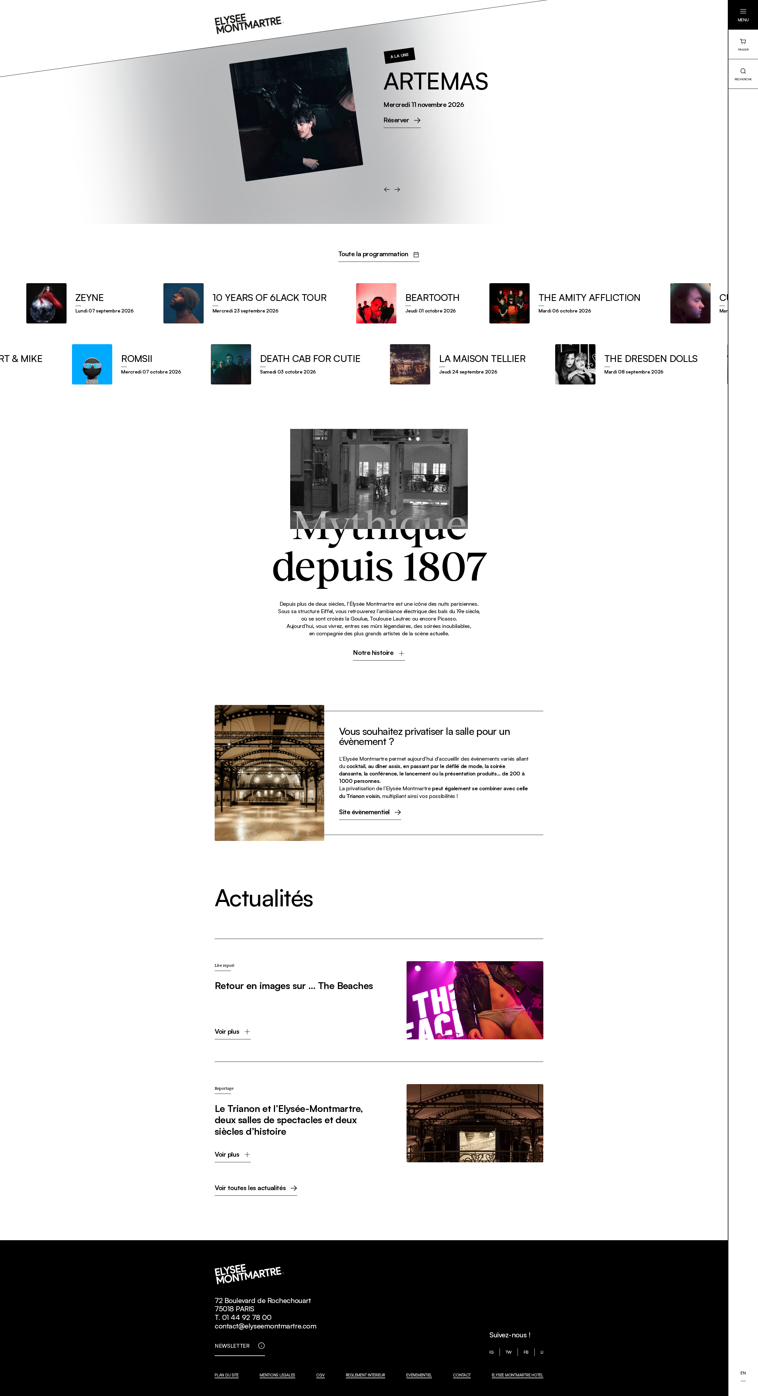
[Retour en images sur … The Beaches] (379, 1000)
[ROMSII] (156, 364)
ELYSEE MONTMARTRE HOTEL (517, 1375)
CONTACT (461, 1375)
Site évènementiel (364, 812)
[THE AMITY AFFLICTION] (536, 303)
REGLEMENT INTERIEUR (365, 1375)
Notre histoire (373, 652)
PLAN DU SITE (227, 1375)
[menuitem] (743, 1373)
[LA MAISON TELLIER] (488, 364)
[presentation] (387, 189)
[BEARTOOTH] (380, 303)
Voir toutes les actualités (250, 1188)
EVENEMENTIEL (419, 1375)
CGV (320, 1375)
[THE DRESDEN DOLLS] (656, 364)
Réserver (59, 120)
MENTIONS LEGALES (277, 1375)
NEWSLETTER (232, 1345)
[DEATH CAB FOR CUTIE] (316, 364)
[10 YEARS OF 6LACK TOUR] (216, 303)
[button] (743, 15)
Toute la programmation (373, 254)
